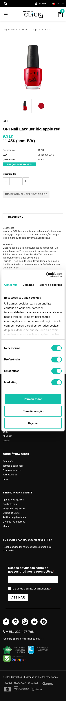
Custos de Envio (11, 512)
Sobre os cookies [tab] (50, 284)
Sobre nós (8, 461)
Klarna (6, 526)
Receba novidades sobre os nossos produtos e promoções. (30, 569)
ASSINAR (18, 597)
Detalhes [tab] (28, 284)
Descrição (15, 216)
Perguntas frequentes (14, 508)
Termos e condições (13, 465)
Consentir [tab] (10, 284)
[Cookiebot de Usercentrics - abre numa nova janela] (46, 274)
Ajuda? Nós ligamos (13, 499)
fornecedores (10, 474)
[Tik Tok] (43, 621)
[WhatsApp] (25, 621)
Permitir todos (33, 399)
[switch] (56, 359)
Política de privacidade (15, 517)
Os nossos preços (12, 470)
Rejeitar (33, 423)
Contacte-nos (10, 504)
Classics (46, 29)
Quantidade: (9, 174)
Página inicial (10, 29)
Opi (35, 29)
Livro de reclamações (14, 521)
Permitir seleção (33, 411)
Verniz (25, 29)
